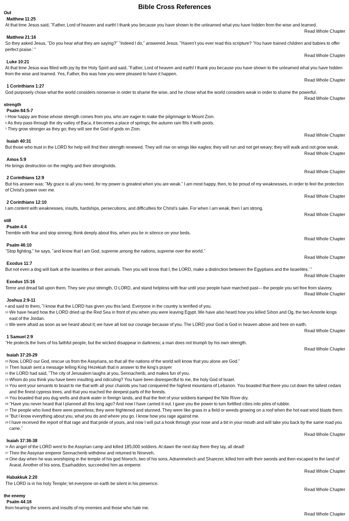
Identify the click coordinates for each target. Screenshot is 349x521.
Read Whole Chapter (324, 31)
